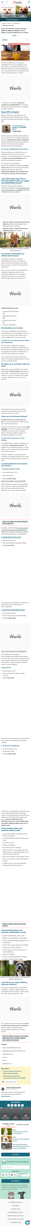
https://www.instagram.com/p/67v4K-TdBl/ (13, 481)
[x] (12, 1105)
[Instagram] (15, 1105)
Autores (15, 1206)
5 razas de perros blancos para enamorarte (20, 1132)
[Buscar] (7, 2)
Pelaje (14, 1129)
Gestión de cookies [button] (15, 1219)
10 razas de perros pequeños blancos (21, 1140)
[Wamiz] (18, 2)
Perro (6, 1175)
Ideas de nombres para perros (20, 1144)
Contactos (15, 1209)
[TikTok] (19, 1105)
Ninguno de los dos (23, 1174)
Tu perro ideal (15, 23)
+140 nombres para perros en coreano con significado (21, 1147)
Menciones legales (15, 1216)
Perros (9, 23)
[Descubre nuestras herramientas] (27, 1222)
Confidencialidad (15, 1212)
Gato (15, 1175)
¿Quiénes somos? (15, 1202)
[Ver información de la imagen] (29, 7)
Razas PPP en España (10, 112)
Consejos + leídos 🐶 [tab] (8, 1124)
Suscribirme (15, 1181)
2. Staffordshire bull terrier (11, 537)
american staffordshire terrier (15, 182)
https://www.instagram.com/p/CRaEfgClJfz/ (14, 651)
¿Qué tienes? (15, 1171)
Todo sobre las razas (8, 25)
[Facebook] (8, 1105)
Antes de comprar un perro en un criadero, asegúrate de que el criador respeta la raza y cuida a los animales (15, 1038)
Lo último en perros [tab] (22, 1124)
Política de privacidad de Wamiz (8, 1187)
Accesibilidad (15, 1222)
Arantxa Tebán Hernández (12, 19)
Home (4, 23)
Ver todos (15, 1154)
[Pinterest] (22, 1105)
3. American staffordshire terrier (13, 610)
